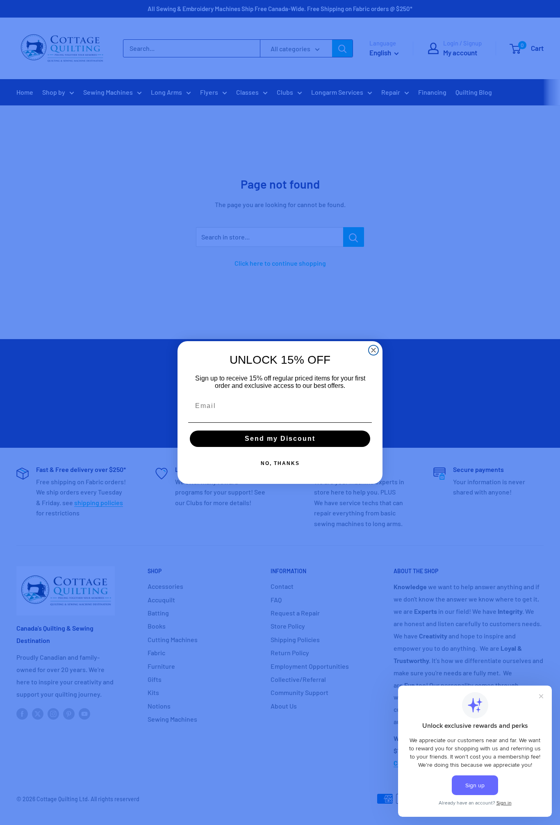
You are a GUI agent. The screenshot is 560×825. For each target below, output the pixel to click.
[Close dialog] (373, 350)
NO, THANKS (280, 463)
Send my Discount (280, 438)
